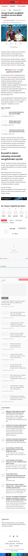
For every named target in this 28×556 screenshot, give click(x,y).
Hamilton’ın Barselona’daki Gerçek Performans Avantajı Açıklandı (16, 426)
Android (13, 70)
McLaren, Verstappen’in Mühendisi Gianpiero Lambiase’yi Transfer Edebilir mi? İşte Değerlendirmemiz (16, 498)
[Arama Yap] (23, 2)
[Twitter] (13, 536)
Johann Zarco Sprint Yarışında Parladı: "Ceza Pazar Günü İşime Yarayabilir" (17, 356)
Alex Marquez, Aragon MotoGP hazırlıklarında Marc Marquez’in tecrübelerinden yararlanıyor (17, 389)
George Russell (18, 220)
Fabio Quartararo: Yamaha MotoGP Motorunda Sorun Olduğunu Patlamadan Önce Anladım (17, 347)
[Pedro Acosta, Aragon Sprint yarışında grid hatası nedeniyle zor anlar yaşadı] (5, 334)
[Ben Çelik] (6, 232)
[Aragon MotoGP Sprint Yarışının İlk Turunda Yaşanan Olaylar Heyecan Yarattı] (5, 323)
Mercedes (12, 222)
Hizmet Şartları (10, 543)
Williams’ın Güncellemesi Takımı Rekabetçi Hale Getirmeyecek (15, 412)
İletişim (16, 546)
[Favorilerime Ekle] (7, 44)
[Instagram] (17, 536)
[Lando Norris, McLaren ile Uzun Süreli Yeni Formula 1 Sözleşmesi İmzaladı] (4, 130)
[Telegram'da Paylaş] (19, 554)
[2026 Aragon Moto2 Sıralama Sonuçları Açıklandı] (4, 121)
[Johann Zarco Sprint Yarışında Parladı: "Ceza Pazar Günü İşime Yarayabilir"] (5, 355)
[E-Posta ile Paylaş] (25, 554)
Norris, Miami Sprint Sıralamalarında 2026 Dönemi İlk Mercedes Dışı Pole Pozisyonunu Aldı (15, 476)
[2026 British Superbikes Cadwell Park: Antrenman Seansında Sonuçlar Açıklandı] (5, 397)
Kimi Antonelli (5, 222)
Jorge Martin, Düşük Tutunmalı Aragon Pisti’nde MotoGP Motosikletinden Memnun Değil (13, 302)
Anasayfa (5, 6)
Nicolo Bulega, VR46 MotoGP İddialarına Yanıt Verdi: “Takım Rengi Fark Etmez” (15, 449)
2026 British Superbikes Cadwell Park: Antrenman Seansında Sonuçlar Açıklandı (18, 398)
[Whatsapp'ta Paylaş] (14, 554)
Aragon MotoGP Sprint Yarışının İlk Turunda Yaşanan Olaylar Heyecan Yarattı (18, 325)
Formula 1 (11, 220)
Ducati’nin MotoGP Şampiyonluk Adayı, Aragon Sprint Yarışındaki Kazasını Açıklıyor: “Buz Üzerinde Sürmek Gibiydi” (18, 368)
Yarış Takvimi (21, 6)
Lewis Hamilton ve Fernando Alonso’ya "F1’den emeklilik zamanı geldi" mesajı (16, 461)
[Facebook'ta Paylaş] (3, 554)
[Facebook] (10, 536)
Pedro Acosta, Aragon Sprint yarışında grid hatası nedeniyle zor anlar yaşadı (18, 335)
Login (26, 258)
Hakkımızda (19, 543)
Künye (11, 546)
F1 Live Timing (14, 551)
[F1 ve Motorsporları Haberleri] (14, 2)
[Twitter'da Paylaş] (8, 554)
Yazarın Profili (22, 228)
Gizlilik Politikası (14, 541)
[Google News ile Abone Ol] (14, 47)
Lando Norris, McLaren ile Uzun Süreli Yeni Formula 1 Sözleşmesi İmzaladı (16, 131)
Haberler (12, 6)
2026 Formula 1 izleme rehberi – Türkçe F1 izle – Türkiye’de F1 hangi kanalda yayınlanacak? (16, 486)
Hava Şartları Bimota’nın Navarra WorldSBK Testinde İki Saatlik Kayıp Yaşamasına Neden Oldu (16, 114)
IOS (18, 70)
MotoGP (5, 298)
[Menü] (2, 2)
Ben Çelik (6, 20)
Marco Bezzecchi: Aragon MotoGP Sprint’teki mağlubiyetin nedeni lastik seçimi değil (18, 377)
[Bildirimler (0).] (25, 2)
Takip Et (16, 233)
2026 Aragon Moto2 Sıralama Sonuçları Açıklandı (15, 122)
